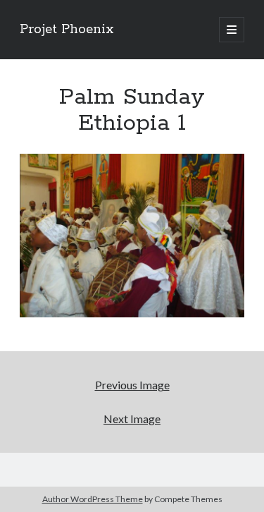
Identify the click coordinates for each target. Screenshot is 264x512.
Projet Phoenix (67, 29)
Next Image (132, 418)
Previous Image (132, 384)
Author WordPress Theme (92, 499)
